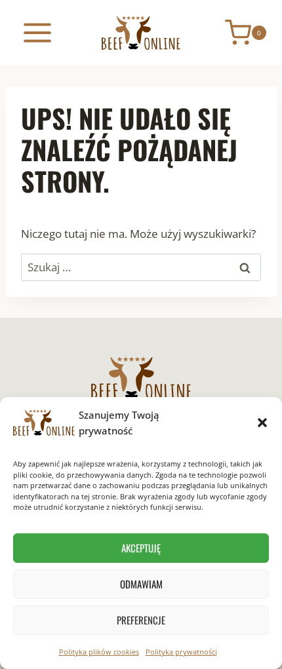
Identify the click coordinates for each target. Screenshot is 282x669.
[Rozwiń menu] (38, 32)
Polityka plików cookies (99, 652)
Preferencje (141, 620)
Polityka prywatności (181, 652)
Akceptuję (141, 548)
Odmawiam (141, 584)
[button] (262, 422)
